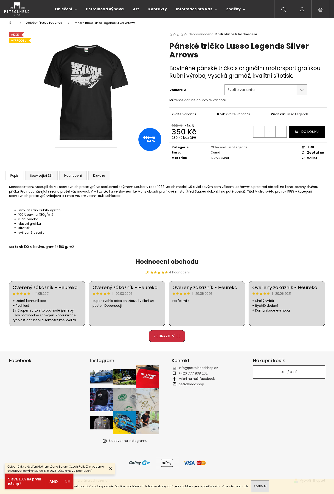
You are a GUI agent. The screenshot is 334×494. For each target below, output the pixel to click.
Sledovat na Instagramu (128, 440)
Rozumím (260, 486)
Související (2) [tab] (41, 175)
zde (245, 486)
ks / (289, 372)
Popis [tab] (14, 175)
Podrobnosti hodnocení (236, 34)
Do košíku (310, 131)
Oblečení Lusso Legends (229, 147)
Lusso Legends (297, 114)
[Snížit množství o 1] (258, 131)
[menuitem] (65, 9)
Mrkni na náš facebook (197, 378)
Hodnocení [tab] (73, 175)
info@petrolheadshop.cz (198, 368)
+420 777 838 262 (193, 373)
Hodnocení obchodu (167, 262)
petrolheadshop (191, 384)
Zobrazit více (167, 336)
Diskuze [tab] (99, 175)
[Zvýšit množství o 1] (280, 131)
